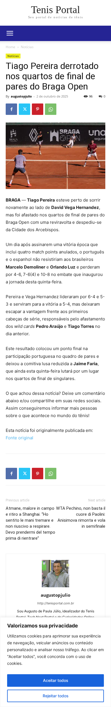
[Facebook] (11, 109)
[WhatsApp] (50, 109)
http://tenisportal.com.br (55, 603)
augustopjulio (21, 96)
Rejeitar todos (56, 695)
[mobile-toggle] (10, 33)
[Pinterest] (37, 109)
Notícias (27, 46)
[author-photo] (55, 587)
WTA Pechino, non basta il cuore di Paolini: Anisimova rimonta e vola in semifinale (80, 517)
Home (10, 46)
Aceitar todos (55, 680)
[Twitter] (24, 109)
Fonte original (19, 437)
